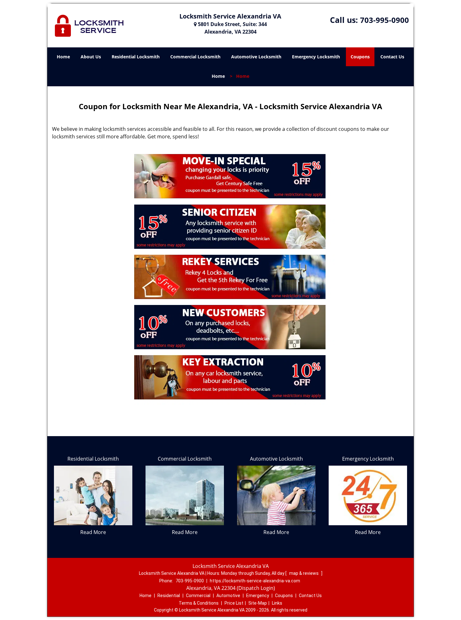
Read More (93, 532)
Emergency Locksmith (316, 57)
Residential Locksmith (136, 57)
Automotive (228, 595)
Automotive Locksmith (256, 57)
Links (277, 603)
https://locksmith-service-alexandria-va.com (255, 580)
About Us (91, 57)
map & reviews (304, 573)
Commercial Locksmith (195, 57)
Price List (234, 603)
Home (63, 57)
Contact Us (392, 57)
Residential (168, 595)
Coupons (360, 57)
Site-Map (257, 603)
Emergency (257, 595)
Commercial (198, 595)
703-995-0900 (384, 20)
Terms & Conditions (199, 603)
